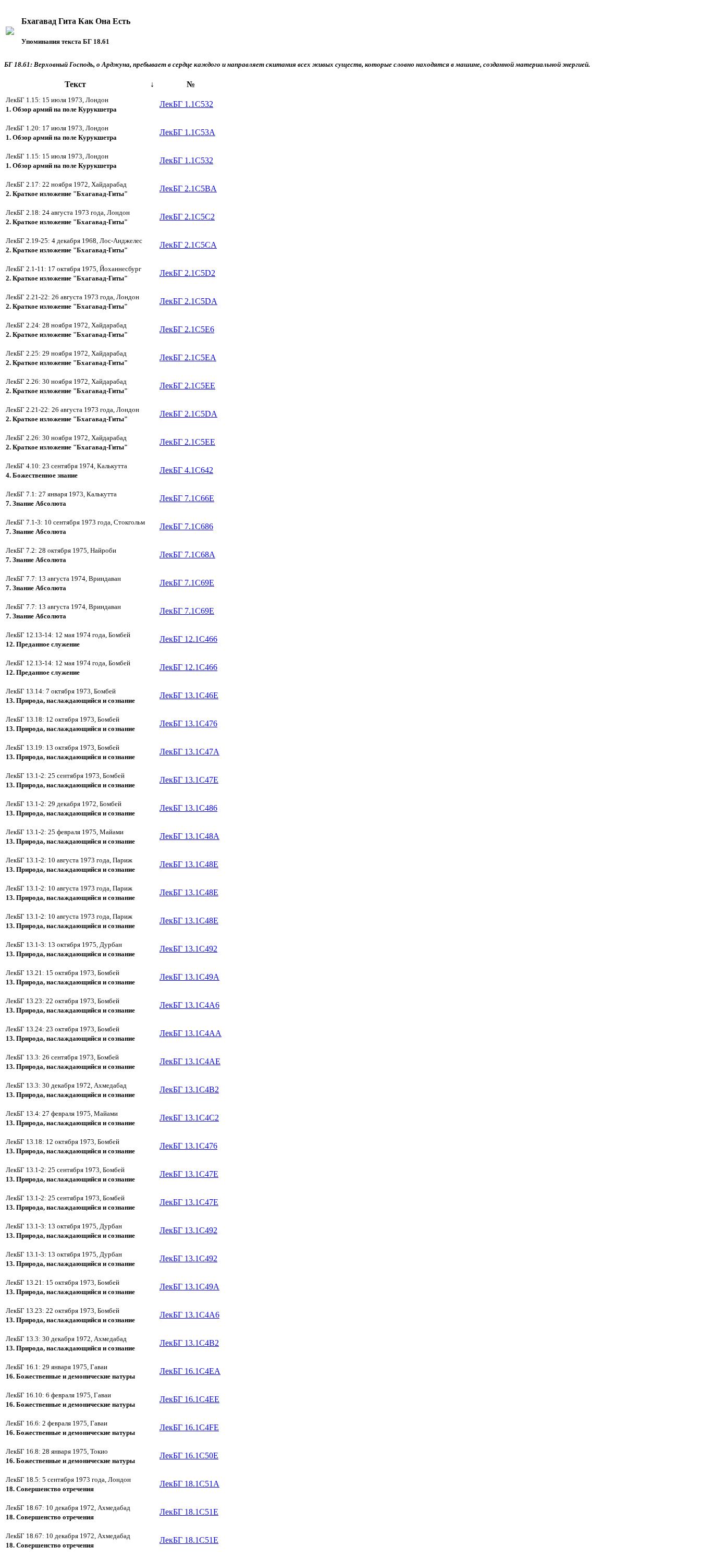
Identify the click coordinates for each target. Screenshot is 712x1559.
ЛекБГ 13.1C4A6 (189, 1005)
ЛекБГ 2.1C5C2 (187, 216)
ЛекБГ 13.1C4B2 (189, 1089)
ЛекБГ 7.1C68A (187, 554)
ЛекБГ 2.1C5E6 (186, 329)
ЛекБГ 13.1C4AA (190, 1033)
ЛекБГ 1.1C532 (186, 104)
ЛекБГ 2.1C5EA (187, 357)
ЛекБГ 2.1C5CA (188, 244)
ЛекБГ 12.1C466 (188, 639)
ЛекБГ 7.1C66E (186, 498)
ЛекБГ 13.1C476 (188, 723)
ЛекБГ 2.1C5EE (187, 385)
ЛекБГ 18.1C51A (189, 1483)
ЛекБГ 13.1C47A (189, 751)
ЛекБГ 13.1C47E (188, 779)
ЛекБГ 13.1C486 (188, 807)
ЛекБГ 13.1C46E (188, 695)
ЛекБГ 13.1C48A (189, 836)
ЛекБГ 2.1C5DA (188, 301)
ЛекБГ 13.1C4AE (189, 1061)
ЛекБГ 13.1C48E (188, 864)
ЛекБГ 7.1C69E (186, 582)
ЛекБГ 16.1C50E (188, 1455)
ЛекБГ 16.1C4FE (189, 1427)
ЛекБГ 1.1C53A (187, 132)
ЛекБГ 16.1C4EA (189, 1371)
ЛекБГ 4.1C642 (186, 470)
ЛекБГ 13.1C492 (188, 948)
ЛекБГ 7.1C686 (186, 526)
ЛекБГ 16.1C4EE (189, 1399)
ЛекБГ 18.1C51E (188, 1511)
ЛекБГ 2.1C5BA (188, 188)
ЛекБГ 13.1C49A (189, 976)
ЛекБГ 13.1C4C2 (189, 1117)
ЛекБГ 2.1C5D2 (187, 273)
